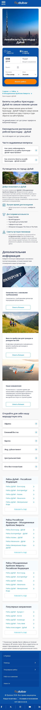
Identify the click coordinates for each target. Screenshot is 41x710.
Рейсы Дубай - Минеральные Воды (17, 503)
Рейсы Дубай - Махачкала (15, 498)
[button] (20, 150)
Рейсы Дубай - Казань (14, 494)
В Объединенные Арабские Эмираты (16, 93)
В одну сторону (25, 52)
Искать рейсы (20, 82)
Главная (5, 91)
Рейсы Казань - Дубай (14, 537)
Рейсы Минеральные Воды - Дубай (16, 546)
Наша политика (10, 698)
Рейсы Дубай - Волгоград (15, 486)
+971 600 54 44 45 (20, 702)
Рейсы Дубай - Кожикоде (15, 620)
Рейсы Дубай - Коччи (14, 616)
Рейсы (14, 91)
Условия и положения (28, 698)
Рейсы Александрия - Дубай (16, 627)
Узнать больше (18, 307)
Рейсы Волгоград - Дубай (15, 530)
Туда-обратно (10, 52)
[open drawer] (3, 2)
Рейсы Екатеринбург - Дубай (16, 533)
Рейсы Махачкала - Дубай (15, 541)
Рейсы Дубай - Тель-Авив (15, 624)
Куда (25, 59)
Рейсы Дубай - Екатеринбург (16, 490)
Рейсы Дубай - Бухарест (15, 612)
